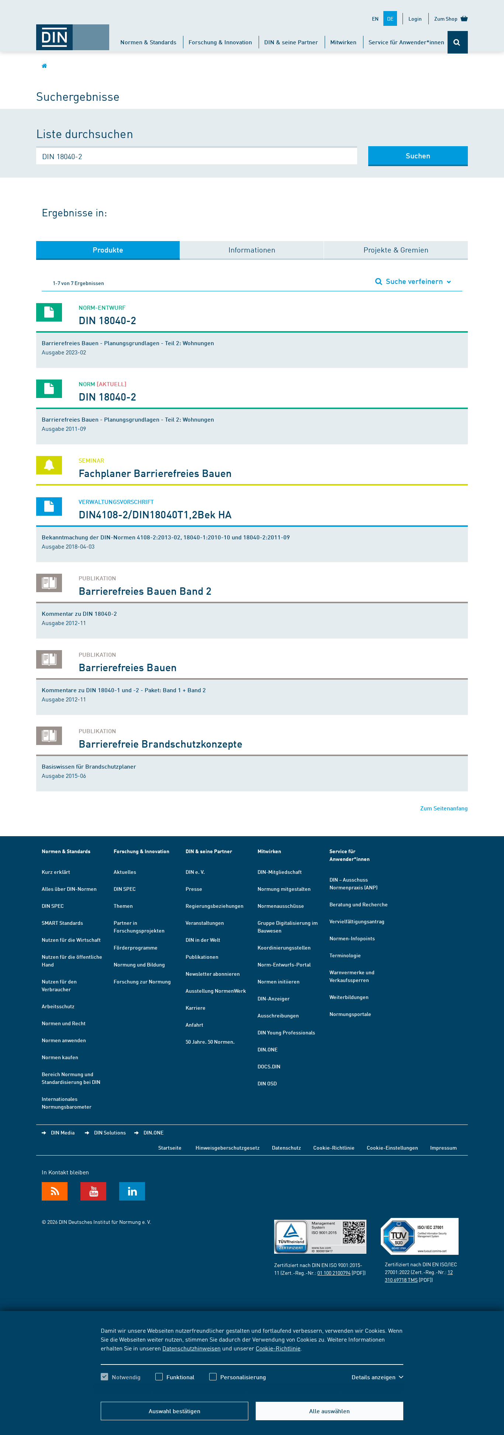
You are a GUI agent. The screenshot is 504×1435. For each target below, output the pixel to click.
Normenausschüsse (281, 905)
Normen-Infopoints (352, 938)
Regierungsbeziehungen (215, 905)
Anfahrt (194, 1024)
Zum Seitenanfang (444, 807)
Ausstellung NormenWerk (216, 990)
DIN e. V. (195, 871)
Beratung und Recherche (358, 904)
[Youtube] (93, 1191)
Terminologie (345, 955)
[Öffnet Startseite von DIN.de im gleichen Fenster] (73, 33)
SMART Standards (62, 922)
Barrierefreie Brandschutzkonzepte (160, 743)
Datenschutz (286, 1147)
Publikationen (202, 956)
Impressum (443, 1147)
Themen (123, 905)
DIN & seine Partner (291, 41)
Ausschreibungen (278, 1015)
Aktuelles (125, 871)
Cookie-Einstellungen (392, 1147)
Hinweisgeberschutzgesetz (228, 1147)
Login (415, 18)
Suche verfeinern (414, 281)
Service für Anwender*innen (406, 41)
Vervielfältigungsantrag (356, 921)
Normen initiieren (279, 981)
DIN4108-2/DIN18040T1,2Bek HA (155, 514)
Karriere (196, 1007)
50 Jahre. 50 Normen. (210, 1041)
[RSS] (55, 1191)
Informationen (251, 249)
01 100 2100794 (334, 1272)
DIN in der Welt (203, 939)
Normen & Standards (148, 41)
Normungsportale (350, 1013)
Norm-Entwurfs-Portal (284, 964)
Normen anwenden (64, 1040)
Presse (194, 888)
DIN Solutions (110, 1132)
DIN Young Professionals (286, 1032)
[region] (251, 1360)
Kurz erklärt (56, 871)
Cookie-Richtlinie (278, 1348)
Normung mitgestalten (284, 888)
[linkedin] (132, 1191)
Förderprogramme (136, 947)
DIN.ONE (267, 1049)
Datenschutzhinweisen (191, 1348)
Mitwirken (343, 41)
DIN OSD (267, 1083)
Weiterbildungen (349, 996)
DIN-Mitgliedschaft (280, 871)
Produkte (108, 249)
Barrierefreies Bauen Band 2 (145, 590)
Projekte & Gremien (395, 249)
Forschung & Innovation (220, 41)
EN (375, 18)
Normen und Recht (64, 1023)
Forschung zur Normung (142, 981)
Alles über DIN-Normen (69, 888)
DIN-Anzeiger (274, 998)
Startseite (170, 1147)
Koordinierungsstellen (284, 947)
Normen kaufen (60, 1057)
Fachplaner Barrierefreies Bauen (155, 472)
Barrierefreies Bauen (128, 666)
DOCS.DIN (269, 1066)
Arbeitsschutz (58, 1006)
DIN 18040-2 (107, 319)
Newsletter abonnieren (213, 973)
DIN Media (63, 1132)
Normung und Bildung (139, 964)
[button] (377, 1377)
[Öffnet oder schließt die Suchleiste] (458, 42)
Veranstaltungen (205, 922)
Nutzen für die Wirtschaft (71, 939)
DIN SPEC (53, 905)
